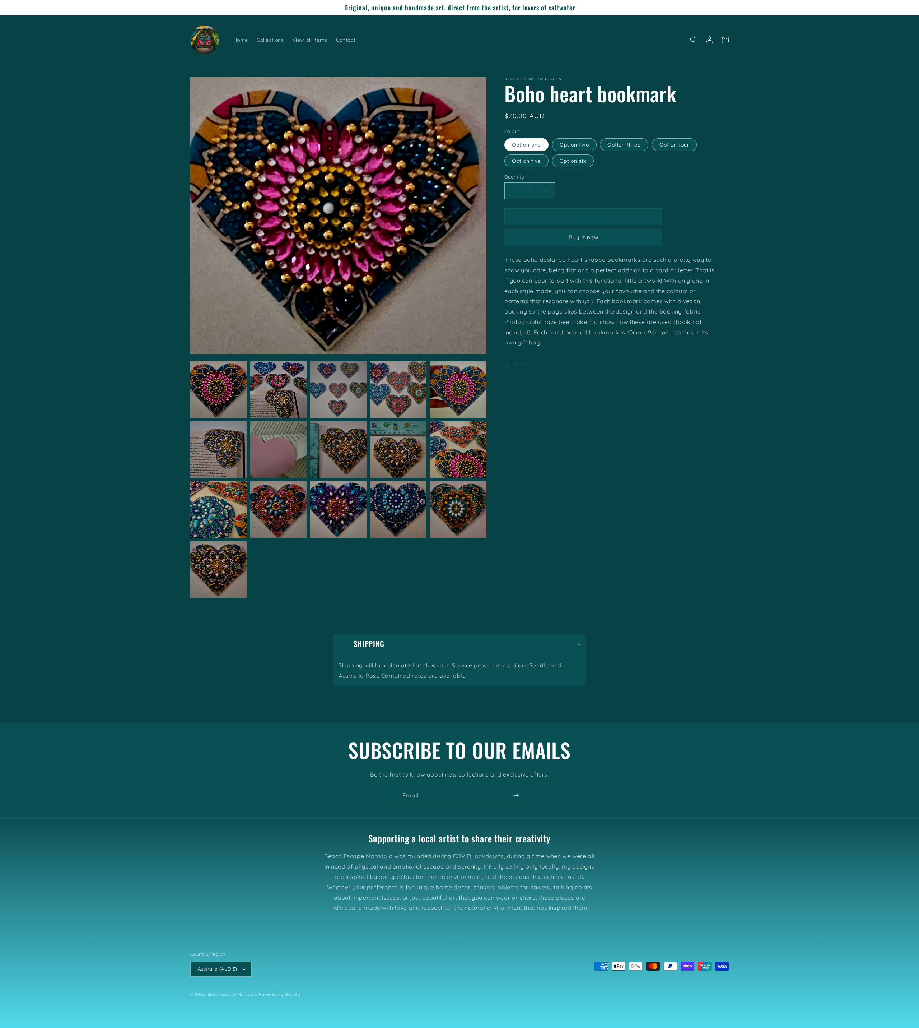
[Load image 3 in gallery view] (338, 389)
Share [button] (520, 364)
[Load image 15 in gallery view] (458, 509)
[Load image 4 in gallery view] (398, 389)
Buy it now (583, 237)
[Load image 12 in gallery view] (278, 509)
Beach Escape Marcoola (232, 994)
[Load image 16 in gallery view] (218, 569)
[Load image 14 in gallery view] (398, 509)
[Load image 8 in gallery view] (338, 449)
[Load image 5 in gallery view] (458, 389)
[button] (693, 40)
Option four (674, 145)
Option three (624, 145)
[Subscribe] (516, 795)
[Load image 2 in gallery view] (278, 389)
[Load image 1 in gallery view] (218, 389)
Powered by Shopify (279, 994)
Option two (574, 145)
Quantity (514, 177)
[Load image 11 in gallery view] (218, 509)
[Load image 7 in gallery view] (278, 449)
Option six (573, 161)
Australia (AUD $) (217, 969)
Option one (526, 145)
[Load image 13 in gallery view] (338, 509)
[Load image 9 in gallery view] (398, 449)
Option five (526, 161)
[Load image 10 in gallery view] (458, 449)
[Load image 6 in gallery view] (218, 449)
